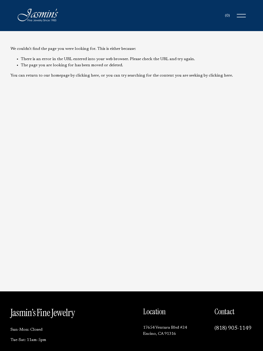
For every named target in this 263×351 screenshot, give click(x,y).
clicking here (87, 75)
